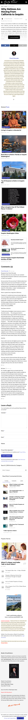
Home (2, 6)
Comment (3, 412)
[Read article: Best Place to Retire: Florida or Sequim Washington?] (14, 144)
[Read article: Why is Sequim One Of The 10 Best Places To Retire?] (14, 196)
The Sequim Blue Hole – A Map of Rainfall (16, 491)
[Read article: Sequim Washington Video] (14, 222)
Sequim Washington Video (10, 233)
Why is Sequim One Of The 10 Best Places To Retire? (16, 511)
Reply (3, 365)
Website (3, 443)
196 (8, 132)
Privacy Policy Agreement (7, 450)
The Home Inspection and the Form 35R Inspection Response (16, 518)
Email (3, 437)
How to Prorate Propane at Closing (13, 581)
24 (10, 261)
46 (8, 235)
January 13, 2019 (5, 261)
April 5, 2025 (4, 132)
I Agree (20, 718)
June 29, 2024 (4, 158)
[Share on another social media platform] (23, 45)
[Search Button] (26, 2)
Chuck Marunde (8, 18)
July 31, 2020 (4, 184)
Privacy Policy (22, 452)
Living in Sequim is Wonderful (11, 130)
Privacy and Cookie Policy (10, 718)
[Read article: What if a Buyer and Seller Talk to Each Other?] (14, 551)
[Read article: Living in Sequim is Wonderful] (14, 119)
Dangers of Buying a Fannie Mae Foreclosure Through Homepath (17, 498)
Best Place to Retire (6, 151)
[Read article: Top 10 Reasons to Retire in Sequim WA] (14, 170)
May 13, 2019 (4, 235)
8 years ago (12, 271)
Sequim (5, 6)
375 (8, 184)
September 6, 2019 (18, 18)
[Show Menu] (1, 2)
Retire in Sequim (11, 6)
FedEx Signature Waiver (10, 530)
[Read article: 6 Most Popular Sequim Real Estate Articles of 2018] (14, 247)
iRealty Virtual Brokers (10, 3)
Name (3, 430)
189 (9, 158)
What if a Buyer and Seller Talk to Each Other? (16, 485)
